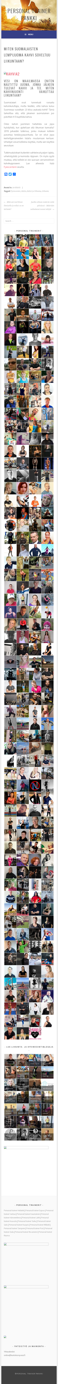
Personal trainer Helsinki (14, 1210)
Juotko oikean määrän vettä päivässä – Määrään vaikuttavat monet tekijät (42, 205)
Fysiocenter (16, 191)
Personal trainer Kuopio (19, 1224)
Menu (30, 34)
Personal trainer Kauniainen (28, 1214)
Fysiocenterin (10, 166)
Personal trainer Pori (34, 1228)
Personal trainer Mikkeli (40, 1224)
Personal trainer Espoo (35, 1210)
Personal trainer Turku (27, 1221)
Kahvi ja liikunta (34, 191)
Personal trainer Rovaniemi (26, 1232)
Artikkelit (16, 188)
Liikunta (45, 191)
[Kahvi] (12, 73)
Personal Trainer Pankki (29, 14)
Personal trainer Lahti (31, 1217)
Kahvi (23, 191)
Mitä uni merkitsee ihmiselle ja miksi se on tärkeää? (14, 205)
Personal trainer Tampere (14, 1228)
